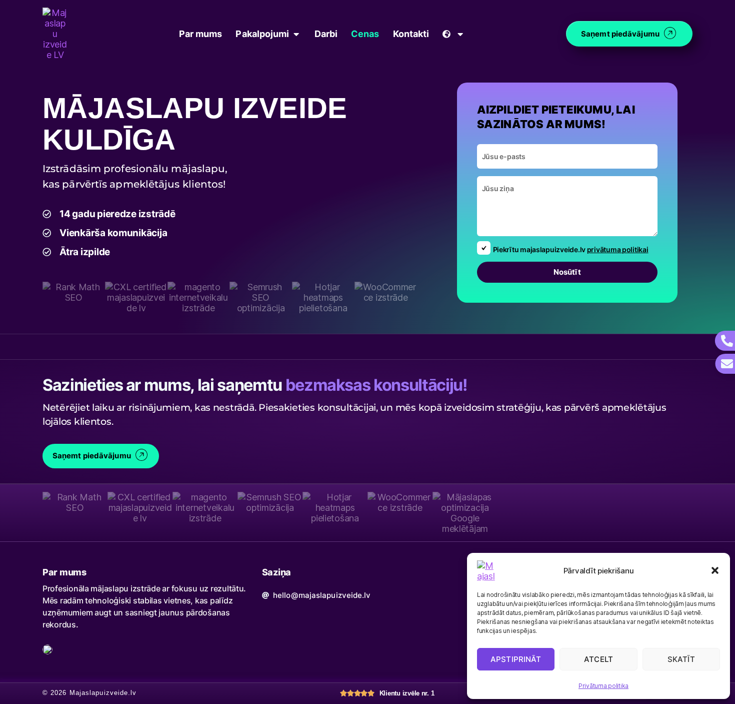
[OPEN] (460, 34)
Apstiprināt (515, 659)
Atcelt (598, 659)
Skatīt (681, 659)
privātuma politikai (617, 249)
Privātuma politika (603, 685)
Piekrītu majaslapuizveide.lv (570, 249)
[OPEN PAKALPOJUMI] (296, 34)
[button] (715, 570)
